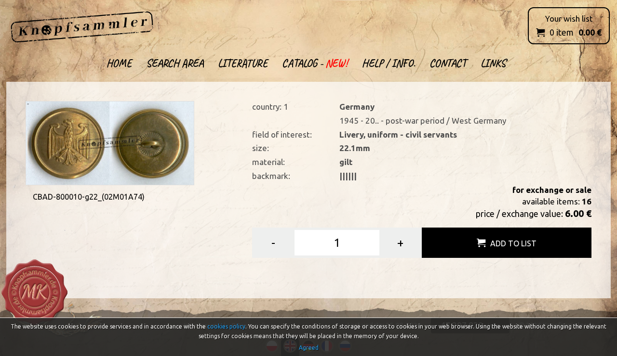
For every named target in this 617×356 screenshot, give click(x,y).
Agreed (309, 347)
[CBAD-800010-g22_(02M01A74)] (110, 142)
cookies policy (226, 326)
